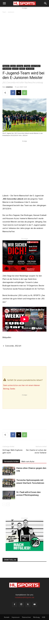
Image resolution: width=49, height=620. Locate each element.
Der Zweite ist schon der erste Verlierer (36, 451)
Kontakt (6, 617)
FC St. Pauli (6, 498)
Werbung (36, 617)
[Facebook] (12, 92)
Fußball (22, 69)
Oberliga (19, 66)
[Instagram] (21, 604)
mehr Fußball (36, 66)
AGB (43, 617)
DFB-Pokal (6, 474)
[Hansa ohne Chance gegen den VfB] (9, 471)
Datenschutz (26, 617)
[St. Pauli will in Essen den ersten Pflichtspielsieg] (9, 495)
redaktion (9, 87)
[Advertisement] (24, 39)
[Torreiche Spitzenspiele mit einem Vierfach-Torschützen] (9, 483)
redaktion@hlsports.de (24, 597)
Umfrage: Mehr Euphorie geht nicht (12, 451)
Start (4, 12)
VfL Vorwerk (30, 69)
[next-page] (8, 504)
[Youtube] (34, 604)
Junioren (11, 12)
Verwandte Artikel (11, 462)
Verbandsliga (7, 486)
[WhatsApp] (24, 92)
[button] (4, 3)
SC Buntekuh (7, 69)
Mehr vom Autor (27, 462)
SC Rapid (27, 66)
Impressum (16, 617)
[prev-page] (4, 504)
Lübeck (13, 66)
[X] (18, 92)
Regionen (6, 66)
